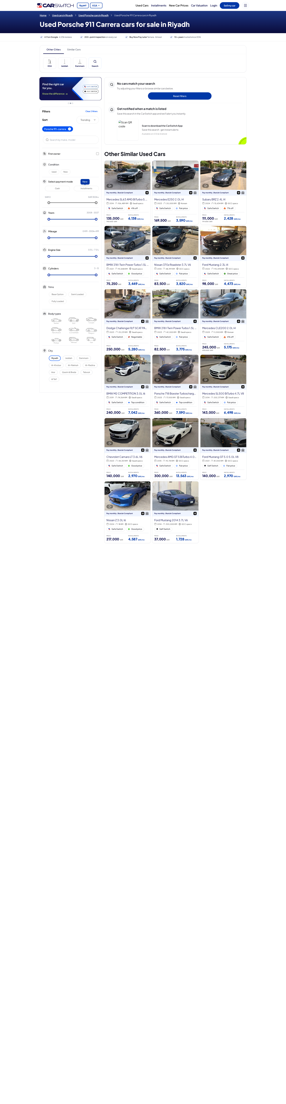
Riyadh (54, 358)
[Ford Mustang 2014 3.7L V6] (175, 512)
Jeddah (68, 358)
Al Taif (54, 379)
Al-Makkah (73, 365)
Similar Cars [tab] (74, 49)
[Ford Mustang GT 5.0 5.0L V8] (223, 449)
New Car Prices (178, 5)
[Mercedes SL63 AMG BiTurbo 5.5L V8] (127, 192)
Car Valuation (199, 5)
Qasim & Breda (69, 372)
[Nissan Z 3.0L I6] (127, 512)
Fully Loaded (58, 301)
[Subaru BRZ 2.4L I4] (223, 192)
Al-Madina (90, 365)
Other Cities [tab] (54, 49)
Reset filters (179, 95)
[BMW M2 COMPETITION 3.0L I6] (127, 385)
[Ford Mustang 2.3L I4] (223, 257)
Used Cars (142, 5)
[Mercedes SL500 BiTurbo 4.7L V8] (223, 385)
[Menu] (245, 5)
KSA (94, 5)
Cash (57, 188)
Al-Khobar (56, 365)
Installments (158, 5)
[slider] (49, 202)
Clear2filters (91, 111)
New (65, 172)
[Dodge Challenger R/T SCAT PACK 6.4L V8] (127, 321)
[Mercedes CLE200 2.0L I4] (223, 321)
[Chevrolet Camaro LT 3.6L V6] (127, 449)
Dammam (83, 358)
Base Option (58, 294)
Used (54, 172)
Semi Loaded (77, 294)
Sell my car (229, 5)
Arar (53, 372)
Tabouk (86, 372)
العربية (82, 5)
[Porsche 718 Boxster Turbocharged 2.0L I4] (175, 385)
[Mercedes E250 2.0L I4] (175, 192)
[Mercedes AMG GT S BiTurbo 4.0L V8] (175, 449)
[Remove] (69, 128)
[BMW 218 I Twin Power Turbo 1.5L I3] (127, 257)
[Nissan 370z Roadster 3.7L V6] (175, 257)
